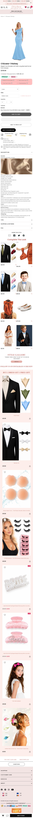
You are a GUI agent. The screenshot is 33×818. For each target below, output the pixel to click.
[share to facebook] (14, 236)
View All (16, 361)
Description (5, 152)
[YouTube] (12, 790)
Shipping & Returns (7, 224)
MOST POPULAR (24, 759)
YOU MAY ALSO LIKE (10, 759)
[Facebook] (2, 790)
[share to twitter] (19, 236)
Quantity (3, 99)
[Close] (31, 3)
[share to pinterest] (24, 236)
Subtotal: (3, 105)
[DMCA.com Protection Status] (16, 810)
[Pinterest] (5, 790)
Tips (2, 220)
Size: (2, 92)
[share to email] (9, 236)
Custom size (14, 202)
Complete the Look (16, 239)
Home (2, 16)
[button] (16, 119)
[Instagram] (8, 790)
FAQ (2, 228)
